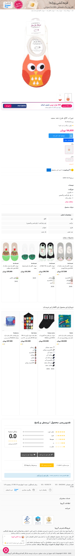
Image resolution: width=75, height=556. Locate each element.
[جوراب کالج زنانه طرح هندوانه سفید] (28, 252)
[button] (14, 106)
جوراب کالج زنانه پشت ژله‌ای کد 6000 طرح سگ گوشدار (65, 267)
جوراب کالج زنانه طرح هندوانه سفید (29, 267)
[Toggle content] (49, 170)
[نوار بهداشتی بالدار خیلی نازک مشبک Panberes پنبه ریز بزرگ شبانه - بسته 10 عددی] (10, 321)
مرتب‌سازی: (65, 465)
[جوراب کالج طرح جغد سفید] (37, 90)
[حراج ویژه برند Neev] (37, 4)
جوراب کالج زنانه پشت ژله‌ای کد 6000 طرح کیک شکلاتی (10, 267)
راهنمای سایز (68, 140)
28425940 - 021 (60, 484)
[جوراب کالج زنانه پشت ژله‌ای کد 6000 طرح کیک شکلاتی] (10, 252)
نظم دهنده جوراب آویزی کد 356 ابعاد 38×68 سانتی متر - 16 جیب (29, 337)
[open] (37, 185)
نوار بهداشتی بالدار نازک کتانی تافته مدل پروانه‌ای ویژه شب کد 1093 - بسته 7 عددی (65, 337)
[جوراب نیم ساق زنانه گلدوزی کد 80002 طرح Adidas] (46, 321)
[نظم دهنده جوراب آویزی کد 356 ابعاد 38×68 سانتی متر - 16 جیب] (28, 321)
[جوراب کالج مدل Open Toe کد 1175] (46, 252)
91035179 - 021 (46, 484)
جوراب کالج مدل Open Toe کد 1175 (47, 267)
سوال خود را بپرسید (27, 454)
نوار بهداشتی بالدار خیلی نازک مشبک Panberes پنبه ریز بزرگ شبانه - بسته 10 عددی (11, 337)
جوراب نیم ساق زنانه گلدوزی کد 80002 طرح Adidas (47, 337)
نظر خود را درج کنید (45, 454)
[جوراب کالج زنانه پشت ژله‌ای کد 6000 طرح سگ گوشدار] (64, 252)
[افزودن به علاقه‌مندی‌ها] (73, 114)
